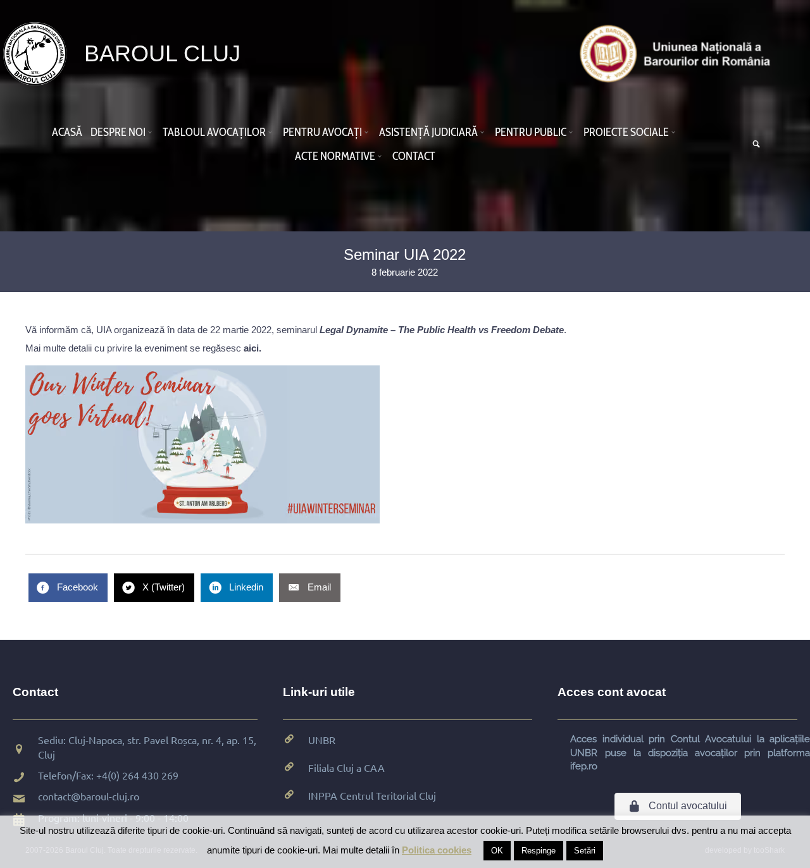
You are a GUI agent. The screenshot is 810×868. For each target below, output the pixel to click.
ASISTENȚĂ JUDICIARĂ (428, 132)
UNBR (321, 739)
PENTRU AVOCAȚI (322, 132)
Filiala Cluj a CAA (346, 767)
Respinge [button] (538, 850)
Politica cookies (436, 850)
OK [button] (497, 850)
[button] (152, 132)
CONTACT (413, 156)
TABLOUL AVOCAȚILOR (214, 132)
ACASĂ (67, 132)
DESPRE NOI (118, 132)
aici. (252, 348)
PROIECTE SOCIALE (626, 132)
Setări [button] (584, 850)
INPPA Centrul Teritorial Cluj (372, 795)
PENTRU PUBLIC (530, 132)
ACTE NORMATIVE (335, 156)
